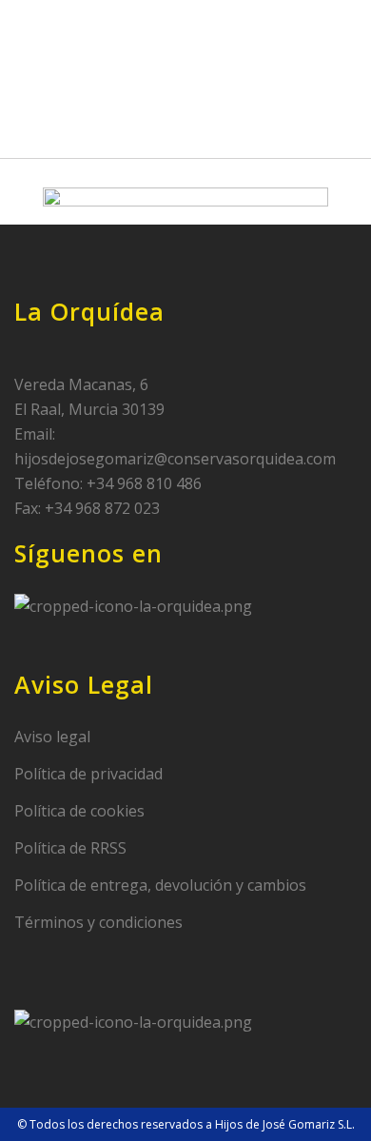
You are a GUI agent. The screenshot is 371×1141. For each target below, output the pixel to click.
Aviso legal (52, 736)
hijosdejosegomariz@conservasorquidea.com (175, 458)
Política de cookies (79, 810)
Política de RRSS (70, 847)
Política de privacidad (88, 773)
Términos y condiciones (98, 922)
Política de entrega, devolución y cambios (160, 885)
